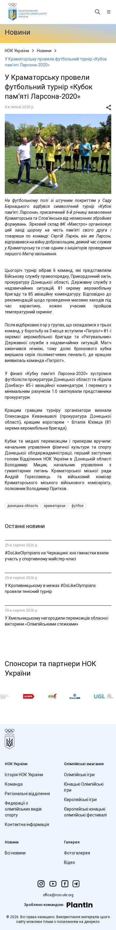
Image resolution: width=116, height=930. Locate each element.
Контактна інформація (27, 824)
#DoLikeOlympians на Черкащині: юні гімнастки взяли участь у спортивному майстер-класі (57, 556)
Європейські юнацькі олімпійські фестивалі (85, 812)
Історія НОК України (24, 774)
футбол (77, 506)
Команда (14, 784)
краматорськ (54, 506)
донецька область (22, 506)
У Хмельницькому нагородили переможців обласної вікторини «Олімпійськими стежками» (56, 621)
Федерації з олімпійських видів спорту (23, 809)
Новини (44, 50)
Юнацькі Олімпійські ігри (84, 787)
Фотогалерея (77, 853)
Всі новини (15, 853)
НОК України (17, 50)
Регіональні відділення (27, 793)
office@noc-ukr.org (58, 895)
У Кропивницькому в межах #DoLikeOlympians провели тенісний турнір (50, 588)
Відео (69, 862)
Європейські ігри (80, 799)
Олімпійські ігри (79, 774)
